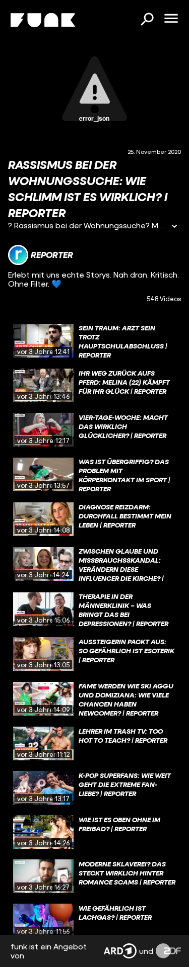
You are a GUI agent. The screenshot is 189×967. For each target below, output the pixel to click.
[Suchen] (147, 20)
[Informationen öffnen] (174, 227)
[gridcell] (94, 341)
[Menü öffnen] (171, 19)
